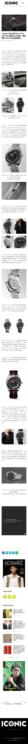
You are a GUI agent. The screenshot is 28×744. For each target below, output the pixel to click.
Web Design (13, 740)
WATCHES (4, 40)
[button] (23, 3)
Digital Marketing (17, 740)
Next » (17, 657)
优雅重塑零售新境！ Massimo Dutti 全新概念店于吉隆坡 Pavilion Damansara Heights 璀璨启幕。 (19, 637)
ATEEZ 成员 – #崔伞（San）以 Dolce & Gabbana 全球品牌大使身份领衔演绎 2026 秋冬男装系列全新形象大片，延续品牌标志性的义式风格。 (19, 625)
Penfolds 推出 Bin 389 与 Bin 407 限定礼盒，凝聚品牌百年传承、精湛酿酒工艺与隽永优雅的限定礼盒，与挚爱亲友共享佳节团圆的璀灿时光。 (19, 649)
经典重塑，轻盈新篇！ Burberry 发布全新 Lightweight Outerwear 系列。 (19, 612)
